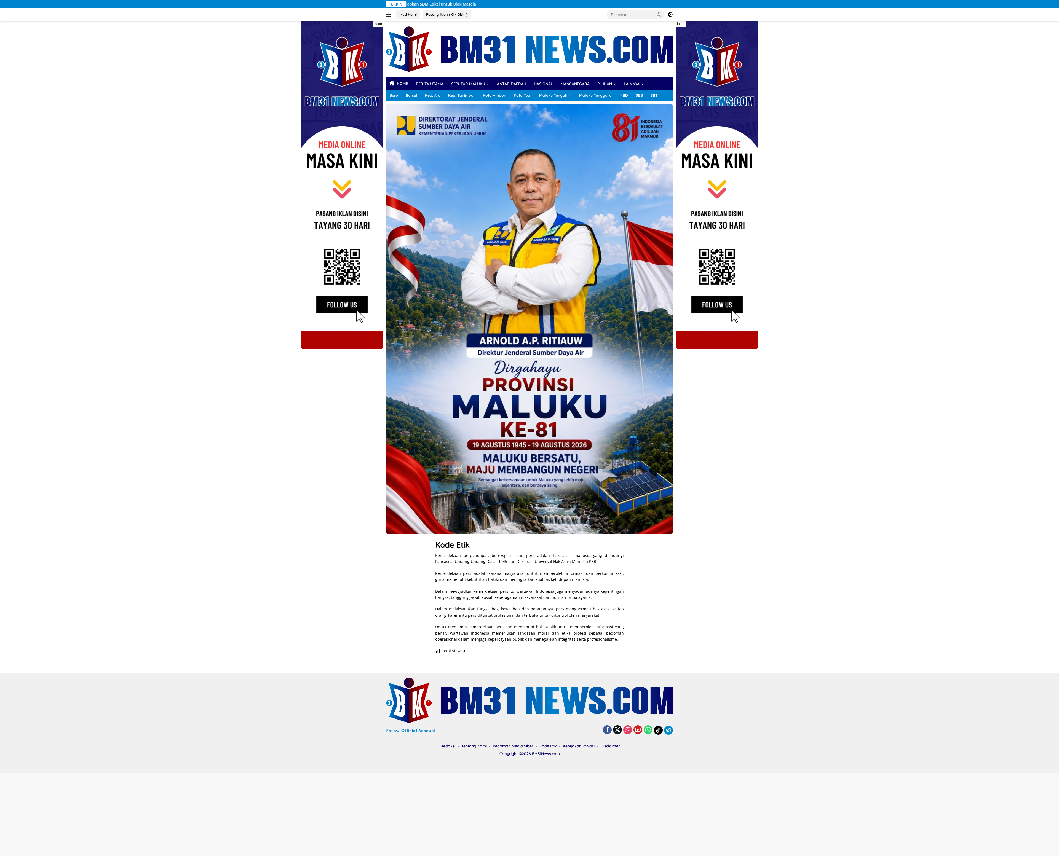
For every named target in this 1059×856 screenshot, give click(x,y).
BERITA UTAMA (429, 83)
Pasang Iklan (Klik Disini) (447, 14)
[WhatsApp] (648, 730)
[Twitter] (617, 730)
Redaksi (447, 746)
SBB (639, 95)
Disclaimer (610, 746)
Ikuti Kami (408, 14)
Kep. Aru (432, 95)
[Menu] (390, 14)
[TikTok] (658, 730)
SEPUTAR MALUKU (468, 83)
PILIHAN (604, 83)
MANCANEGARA (575, 83)
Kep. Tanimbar (461, 95)
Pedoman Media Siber (513, 746)
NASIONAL (543, 83)
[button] (659, 14)
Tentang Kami (474, 746)
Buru (393, 95)
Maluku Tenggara (595, 95)
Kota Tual (522, 95)
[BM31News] (529, 48)
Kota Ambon (494, 95)
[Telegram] (668, 730)
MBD (623, 95)
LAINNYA (632, 83)
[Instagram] (627, 730)
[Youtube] (637, 730)
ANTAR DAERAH (511, 83)
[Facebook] (607, 730)
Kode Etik (548, 746)
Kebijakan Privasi (579, 746)
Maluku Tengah (553, 95)
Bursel (411, 95)
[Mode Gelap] (670, 14)
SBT (654, 95)
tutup (378, 24)
